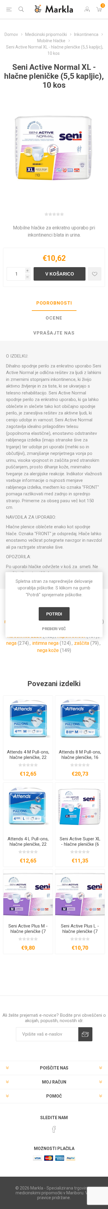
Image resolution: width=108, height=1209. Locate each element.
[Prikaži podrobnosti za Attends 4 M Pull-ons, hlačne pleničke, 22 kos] (28, 720)
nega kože (48, 650)
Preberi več (54, 629)
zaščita (81, 643)
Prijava (85, 1034)
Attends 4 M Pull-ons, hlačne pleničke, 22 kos (28, 757)
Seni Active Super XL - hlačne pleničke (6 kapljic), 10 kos (80, 844)
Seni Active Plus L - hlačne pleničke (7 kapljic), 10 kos (80, 931)
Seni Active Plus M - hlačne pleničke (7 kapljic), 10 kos (28, 931)
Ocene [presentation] (54, 318)
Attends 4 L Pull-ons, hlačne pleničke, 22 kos (28, 844)
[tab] (54, 303)
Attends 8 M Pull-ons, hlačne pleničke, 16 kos (80, 757)
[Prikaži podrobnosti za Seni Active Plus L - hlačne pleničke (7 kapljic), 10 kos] (80, 894)
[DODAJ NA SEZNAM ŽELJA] (94, 274)
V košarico (59, 273)
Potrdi (54, 614)
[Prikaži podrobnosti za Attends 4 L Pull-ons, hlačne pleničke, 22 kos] (28, 807)
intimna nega (45, 643)
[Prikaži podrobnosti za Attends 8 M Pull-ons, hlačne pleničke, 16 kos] (80, 720)
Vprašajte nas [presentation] (54, 333)
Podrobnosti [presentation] (54, 303)
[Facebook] (54, 1129)
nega (11, 643)
